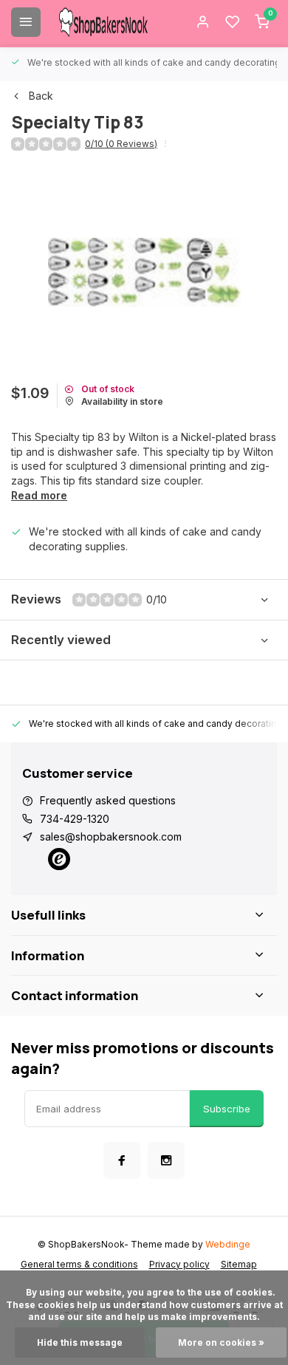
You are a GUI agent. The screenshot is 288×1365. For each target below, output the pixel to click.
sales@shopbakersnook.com (111, 836)
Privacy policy (179, 1264)
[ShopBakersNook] (103, 22)
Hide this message (80, 1342)
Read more (39, 495)
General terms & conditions (79, 1264)
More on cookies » (221, 1342)
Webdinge (227, 1244)
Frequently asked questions (108, 800)
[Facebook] (121, 1160)
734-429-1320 (74, 818)
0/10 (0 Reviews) (121, 143)
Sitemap (239, 1264)
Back (41, 95)
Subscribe (226, 1109)
